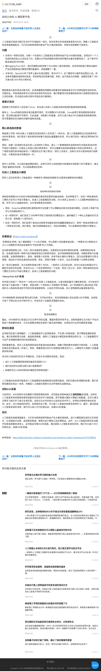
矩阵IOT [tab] (36, 11)
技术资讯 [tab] (13, 11)
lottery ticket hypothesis (25, 237)
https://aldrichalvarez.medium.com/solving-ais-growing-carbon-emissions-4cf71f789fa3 (54, 438)
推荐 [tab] (4, 11)
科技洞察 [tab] (24, 11)
